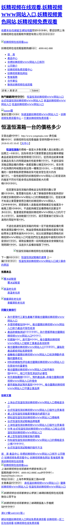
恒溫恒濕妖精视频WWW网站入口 (45, 97)
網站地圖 (27, 30)
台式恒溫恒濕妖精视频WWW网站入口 (22, 100)
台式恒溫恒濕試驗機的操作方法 (24, 447)
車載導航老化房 (16, 302)
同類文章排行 (8, 310)
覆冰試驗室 (13, 282)
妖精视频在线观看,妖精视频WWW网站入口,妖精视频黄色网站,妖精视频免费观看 (31, 15)
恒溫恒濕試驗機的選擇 (33, 257)
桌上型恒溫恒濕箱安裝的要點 (23, 436)
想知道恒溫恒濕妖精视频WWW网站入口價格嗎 (33, 417)
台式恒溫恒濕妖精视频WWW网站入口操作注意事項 (35, 410)
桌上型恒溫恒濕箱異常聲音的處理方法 (28, 413)
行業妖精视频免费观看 (36, 118)
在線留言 (17, 30)
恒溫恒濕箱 (12, 149)
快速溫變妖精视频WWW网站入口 (39, 114)
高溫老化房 (13, 292)
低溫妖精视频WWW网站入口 (28, 104)
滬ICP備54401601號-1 (13, 513)
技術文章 (6, 395)
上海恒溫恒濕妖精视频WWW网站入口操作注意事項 (35, 425)
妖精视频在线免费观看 (26, 523)
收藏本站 (6, 30)
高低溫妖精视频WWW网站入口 (41, 483)
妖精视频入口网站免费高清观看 (28, 519)
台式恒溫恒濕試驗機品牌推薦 (23, 421)
